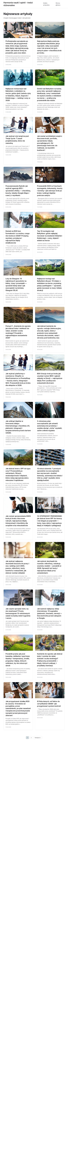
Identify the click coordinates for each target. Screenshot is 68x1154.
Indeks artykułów (46, 4)
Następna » (38, 737)
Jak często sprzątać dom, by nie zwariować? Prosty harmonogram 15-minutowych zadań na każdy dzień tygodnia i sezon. (18, 613)
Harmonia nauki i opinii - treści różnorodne (18, 4)
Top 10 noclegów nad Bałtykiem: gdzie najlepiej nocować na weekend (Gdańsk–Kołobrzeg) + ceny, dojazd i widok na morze (49, 235)
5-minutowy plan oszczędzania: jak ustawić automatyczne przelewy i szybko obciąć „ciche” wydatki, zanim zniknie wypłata (49, 426)
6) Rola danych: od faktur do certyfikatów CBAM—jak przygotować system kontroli (49, 703)
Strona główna (58, 4)
